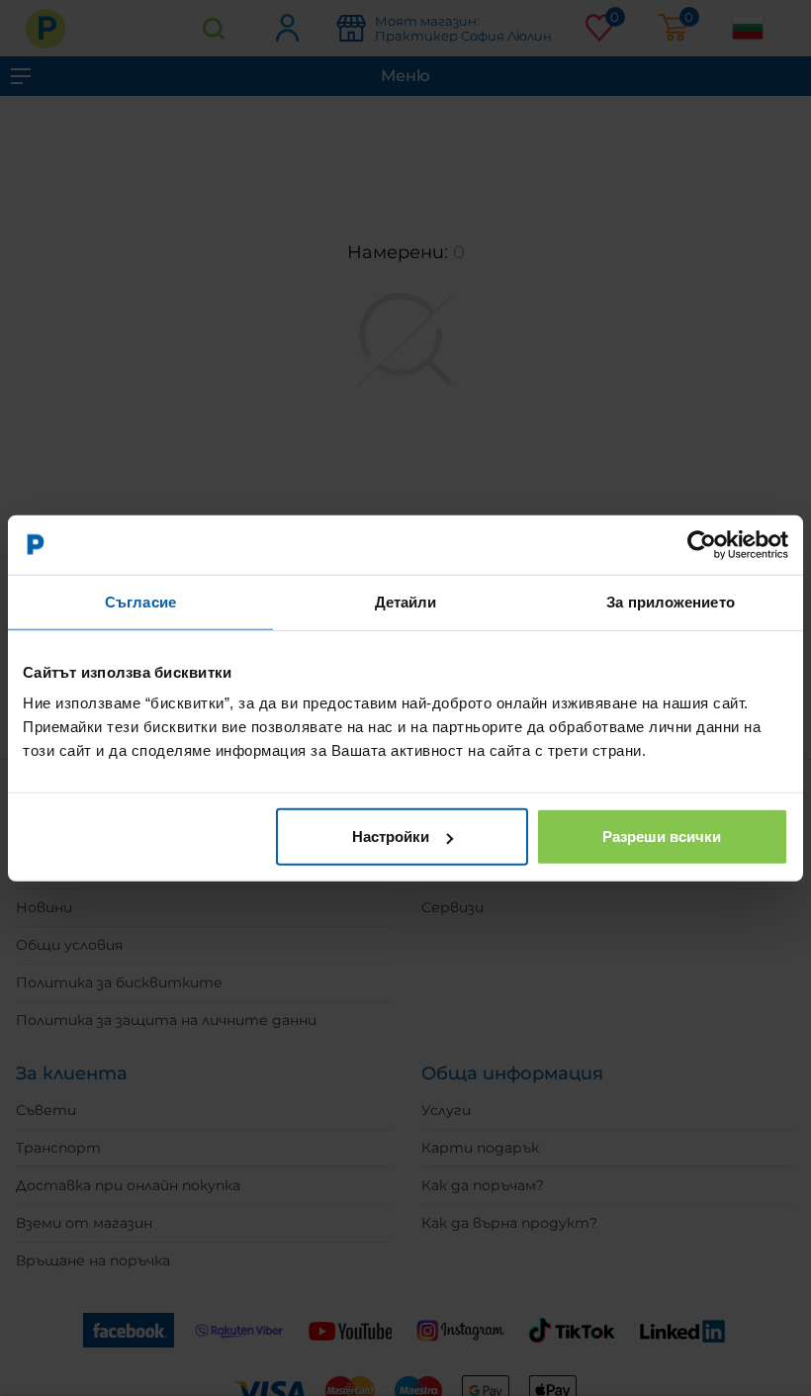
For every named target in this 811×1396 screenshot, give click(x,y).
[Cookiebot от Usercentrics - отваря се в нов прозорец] (701, 544)
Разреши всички (661, 836)
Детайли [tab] (406, 601)
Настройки (390, 836)
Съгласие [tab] (140, 601)
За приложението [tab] (670, 601)
